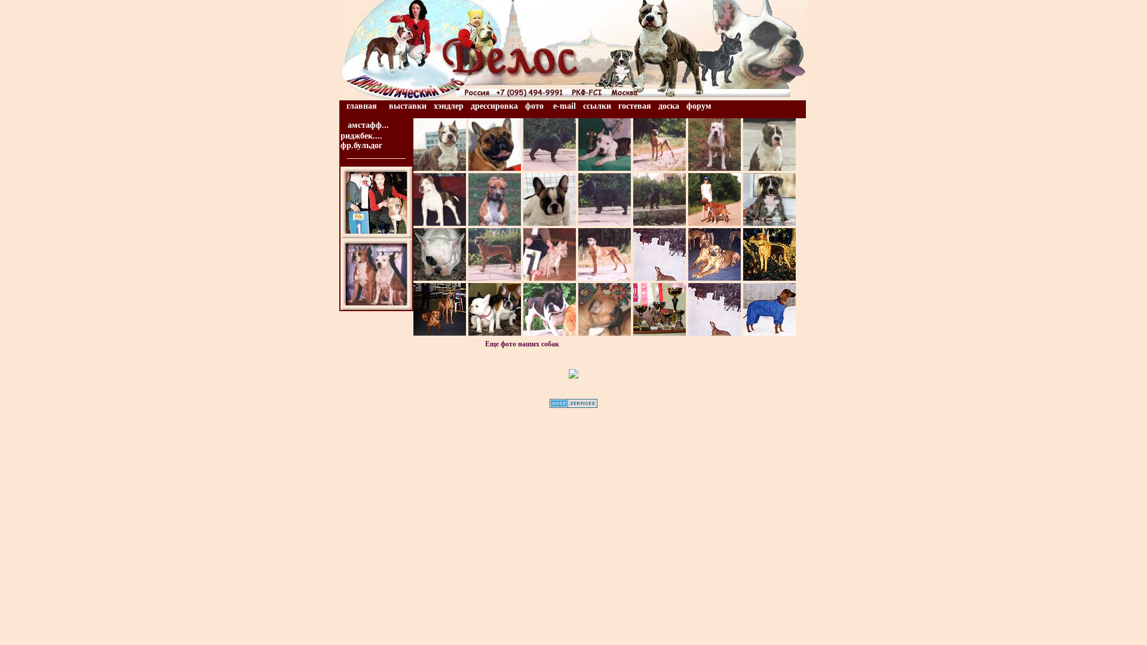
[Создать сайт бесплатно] (573, 401)
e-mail (564, 106)
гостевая (634, 106)
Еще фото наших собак (522, 344)
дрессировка (494, 106)
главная (361, 106)
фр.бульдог (361, 145)
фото (534, 106)
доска (668, 106)
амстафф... (368, 125)
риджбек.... (361, 135)
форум (698, 106)
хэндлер (449, 106)
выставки (408, 106)
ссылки (597, 106)
